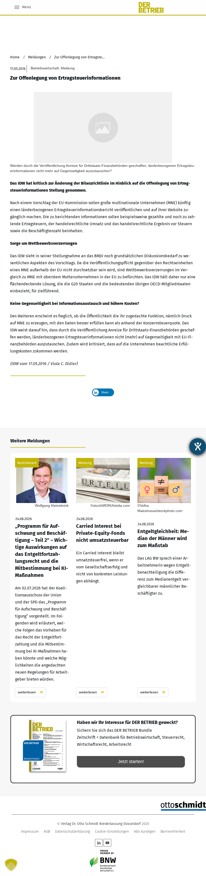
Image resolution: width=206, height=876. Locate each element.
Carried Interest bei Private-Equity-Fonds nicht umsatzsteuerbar (103, 577)
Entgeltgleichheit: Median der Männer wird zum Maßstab (164, 577)
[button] (11, 865)
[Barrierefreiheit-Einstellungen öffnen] (197, 446)
